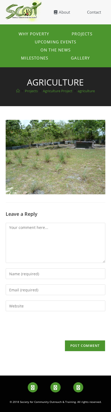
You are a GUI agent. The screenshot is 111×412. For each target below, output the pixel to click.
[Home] (18, 90)
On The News (55, 50)
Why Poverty (34, 33)
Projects (82, 33)
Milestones (34, 58)
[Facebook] (33, 387)
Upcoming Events (56, 41)
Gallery (80, 58)
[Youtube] (55, 387)
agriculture (86, 90)
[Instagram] (78, 387)
